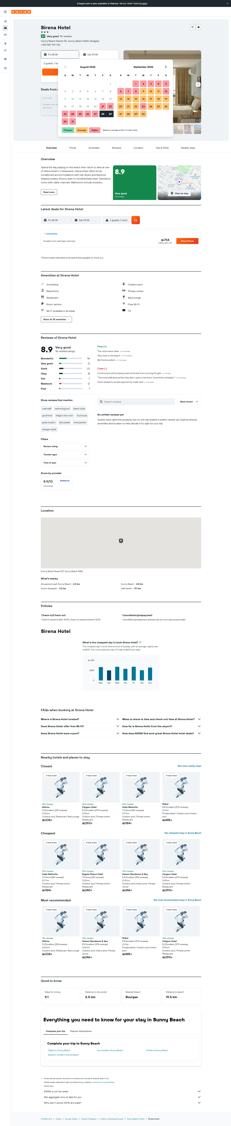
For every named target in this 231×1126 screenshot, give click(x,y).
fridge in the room (64, 415)
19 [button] (88, 106)
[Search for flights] (5, 21)
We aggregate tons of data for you (63, 1097)
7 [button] (102, 91)
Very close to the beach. (114, 355)
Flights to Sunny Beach (59, 1050)
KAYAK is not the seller (56, 1091)
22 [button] (110, 106)
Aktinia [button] (45, 807)
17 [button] (73, 106)
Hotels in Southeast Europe (111, 1119)
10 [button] (72, 98)
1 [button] (110, 83)
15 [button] (110, 98)
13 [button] (95, 98)
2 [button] (65, 91)
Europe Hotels (71, 1119)
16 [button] (65, 106)
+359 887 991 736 (50, 44)
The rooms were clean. (113, 351)
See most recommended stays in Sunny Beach (177, 900)
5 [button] (87, 91)
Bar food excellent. (111, 360)
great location (48, 422)
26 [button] (87, 113)
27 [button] (95, 113)
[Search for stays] (5, 28)
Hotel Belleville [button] (130, 807)
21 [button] (103, 106)
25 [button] (80, 113)
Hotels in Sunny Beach (157, 1050)
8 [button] (110, 91)
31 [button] (73, 121)
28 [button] (102, 113)
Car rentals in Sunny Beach (110, 1050)
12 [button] (88, 98)
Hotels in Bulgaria (88, 1119)
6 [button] (95, 91)
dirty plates (64, 422)
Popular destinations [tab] (81, 1031)
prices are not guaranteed (103, 1082)
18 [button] (80, 106)
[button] (227, 3)
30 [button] (65, 121)
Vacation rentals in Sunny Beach (63, 1054)
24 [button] (72, 113)
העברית (143, 3)
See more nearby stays (189, 765)
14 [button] (103, 98)
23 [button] (65, 113)
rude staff (46, 408)
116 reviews (66, 36)
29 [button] (110, 113)
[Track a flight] (5, 50)
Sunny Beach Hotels (135, 1119)
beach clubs (79, 408)
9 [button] (65, 98)
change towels (49, 429)
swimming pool (62, 408)
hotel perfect (80, 422)
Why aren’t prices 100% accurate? (62, 1102)
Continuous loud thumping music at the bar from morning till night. (134, 373)
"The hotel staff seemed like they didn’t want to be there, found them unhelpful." (141, 377)
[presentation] (140, 642)
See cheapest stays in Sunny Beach (183, 832)
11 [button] (80, 98)
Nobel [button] (165, 804)
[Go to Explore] (5, 43)
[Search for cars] (5, 34)
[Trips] (5, 59)
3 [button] (72, 91)
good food (47, 415)
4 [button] (80, 91)
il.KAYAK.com (46, 1119)
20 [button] (95, 106)
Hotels (58, 1119)
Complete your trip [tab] (55, 1031)
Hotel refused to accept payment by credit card (125, 382)
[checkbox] (56, 483)
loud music (82, 415)
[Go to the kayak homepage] (21, 12)
